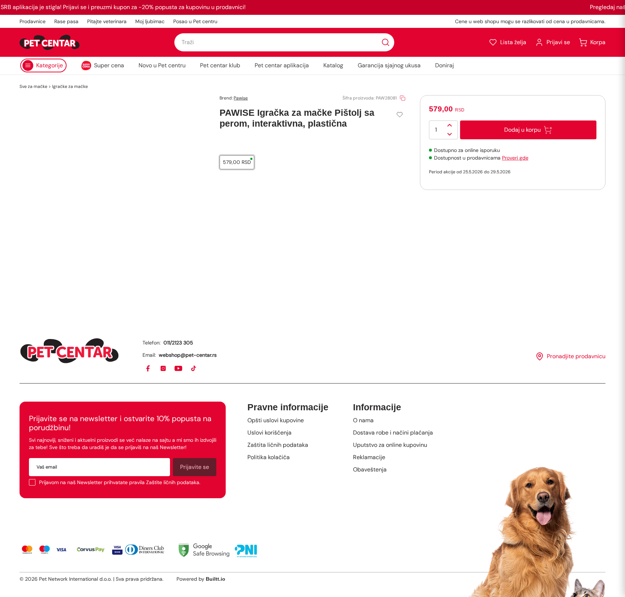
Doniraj (444, 65)
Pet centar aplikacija (282, 65)
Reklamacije (369, 457)
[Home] (69, 350)
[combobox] (284, 42)
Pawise (241, 98)
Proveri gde (515, 157)
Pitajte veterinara (107, 21)
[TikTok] (194, 368)
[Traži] (385, 42)
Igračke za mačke (70, 86)
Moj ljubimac (150, 21)
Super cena (109, 65)
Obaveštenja (370, 469)
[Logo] (50, 42)
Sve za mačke (33, 86)
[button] (507, 42)
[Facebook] (148, 368)
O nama (363, 420)
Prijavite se (194, 467)
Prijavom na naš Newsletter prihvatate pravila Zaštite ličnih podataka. (119, 482)
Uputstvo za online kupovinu (390, 445)
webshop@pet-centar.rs (188, 355)
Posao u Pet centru (195, 21)
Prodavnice (33, 21)
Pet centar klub (220, 65)
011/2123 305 (178, 342)
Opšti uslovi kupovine (275, 420)
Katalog (333, 65)
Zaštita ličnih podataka (277, 445)
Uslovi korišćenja (269, 432)
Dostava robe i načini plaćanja (393, 432)
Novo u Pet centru (162, 65)
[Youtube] (178, 368)
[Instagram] (163, 368)
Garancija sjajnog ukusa (389, 65)
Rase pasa (66, 21)
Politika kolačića (268, 457)
